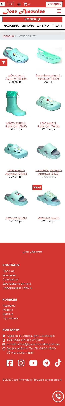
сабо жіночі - (16, 75)
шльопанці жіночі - (49, 170)
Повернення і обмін (17, 288)
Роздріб (54, 4)
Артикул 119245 (16, 126)
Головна (8, 36)
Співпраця (10, 279)
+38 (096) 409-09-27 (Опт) (25, 340)
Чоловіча (11, 25)
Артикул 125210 (16, 218)
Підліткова (10, 318)
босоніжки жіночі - (49, 75)
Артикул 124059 (49, 126)
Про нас (8, 271)
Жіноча (28, 25)
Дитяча (43, 25)
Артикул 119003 (49, 78)
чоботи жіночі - (16, 123)
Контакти (9, 275)
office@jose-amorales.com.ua (38, 344)
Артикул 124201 (49, 173)
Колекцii (32, 19)
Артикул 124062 (16, 173)
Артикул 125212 (48, 218)
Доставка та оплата (16, 283)
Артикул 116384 (16, 78)
